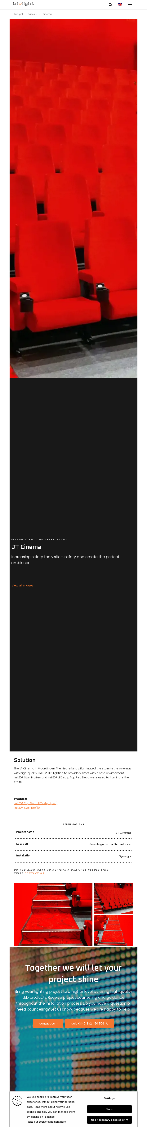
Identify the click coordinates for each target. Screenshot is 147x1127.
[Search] (110, 5)
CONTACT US (34, 873)
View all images (22, 585)
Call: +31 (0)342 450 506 (88, 1023)
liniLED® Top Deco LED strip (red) (35, 803)
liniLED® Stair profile (27, 808)
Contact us (47, 1023)
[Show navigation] (131, 5)
